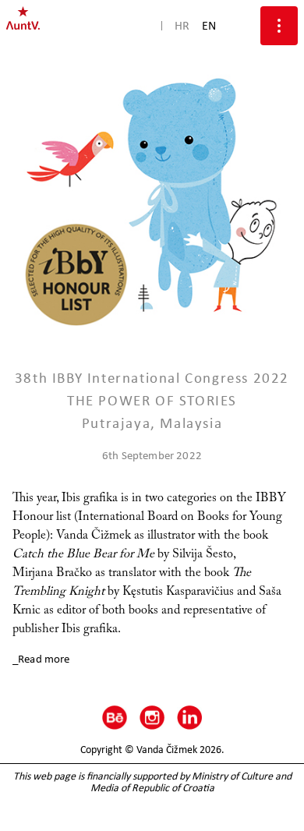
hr (182, 25)
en (209, 25)
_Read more (41, 659)
